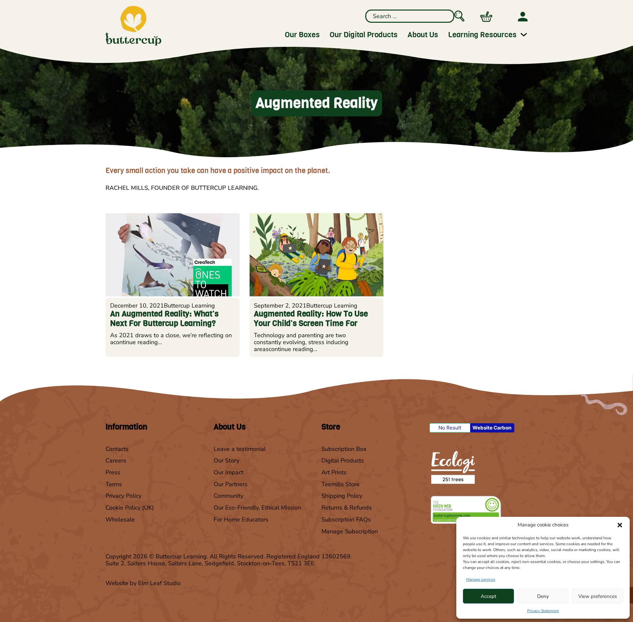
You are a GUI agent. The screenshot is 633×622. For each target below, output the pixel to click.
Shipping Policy (341, 495)
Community (228, 495)
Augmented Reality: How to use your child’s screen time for (311, 319)
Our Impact (228, 472)
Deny (543, 596)
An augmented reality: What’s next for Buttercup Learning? (164, 319)
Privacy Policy (123, 495)
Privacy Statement (543, 610)
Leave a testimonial (240, 449)
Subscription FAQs (346, 519)
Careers (116, 460)
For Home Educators (241, 519)
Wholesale (120, 519)
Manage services (480, 579)
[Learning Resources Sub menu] (524, 34)
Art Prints (334, 472)
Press (113, 472)
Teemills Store (340, 484)
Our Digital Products (364, 34)
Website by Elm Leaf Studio (143, 583)
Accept (488, 596)
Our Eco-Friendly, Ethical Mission (257, 507)
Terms (114, 484)
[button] (620, 525)
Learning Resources (482, 34)
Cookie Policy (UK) (130, 507)
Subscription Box (343, 449)
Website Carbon (491, 428)
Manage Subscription (349, 531)
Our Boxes (302, 34)
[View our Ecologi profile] (452, 467)
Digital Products (342, 460)
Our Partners (231, 484)
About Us (422, 34)
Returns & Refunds (346, 507)
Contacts (117, 449)
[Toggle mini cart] (486, 17)
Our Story (226, 460)
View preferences (597, 596)
